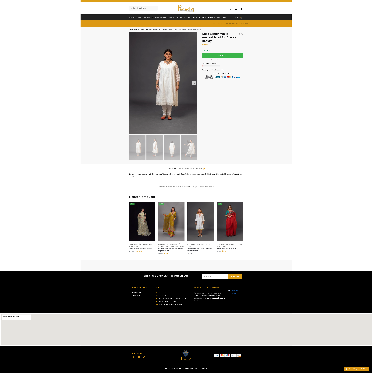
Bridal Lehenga (134, 243)
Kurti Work (148, 29)
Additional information (186, 168)
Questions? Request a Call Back (356, 369)
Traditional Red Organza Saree (226, 248)
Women (136, 29)
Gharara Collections (172, 243)
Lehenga (143, 243)
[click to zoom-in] (163, 83)
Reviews (199, 168)
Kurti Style (194, 186)
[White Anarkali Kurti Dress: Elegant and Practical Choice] (200, 221)
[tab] (172, 167)
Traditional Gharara (172, 246)
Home (131, 29)
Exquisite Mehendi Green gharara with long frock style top (170, 250)
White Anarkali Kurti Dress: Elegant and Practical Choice (199, 250)
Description (172, 168)
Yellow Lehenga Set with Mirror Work (140, 248)
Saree (218, 244)
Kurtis (142, 29)
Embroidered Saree (223, 243)
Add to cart (222, 55)
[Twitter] (143, 357)
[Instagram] (134, 357)
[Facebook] (139, 357)
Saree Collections (227, 244)
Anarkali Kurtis (170, 186)
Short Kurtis (205, 244)
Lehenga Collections (141, 244)
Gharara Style (163, 244)
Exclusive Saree (235, 243)
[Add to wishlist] (153, 204)
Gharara (161, 243)
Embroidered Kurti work (160, 29)
